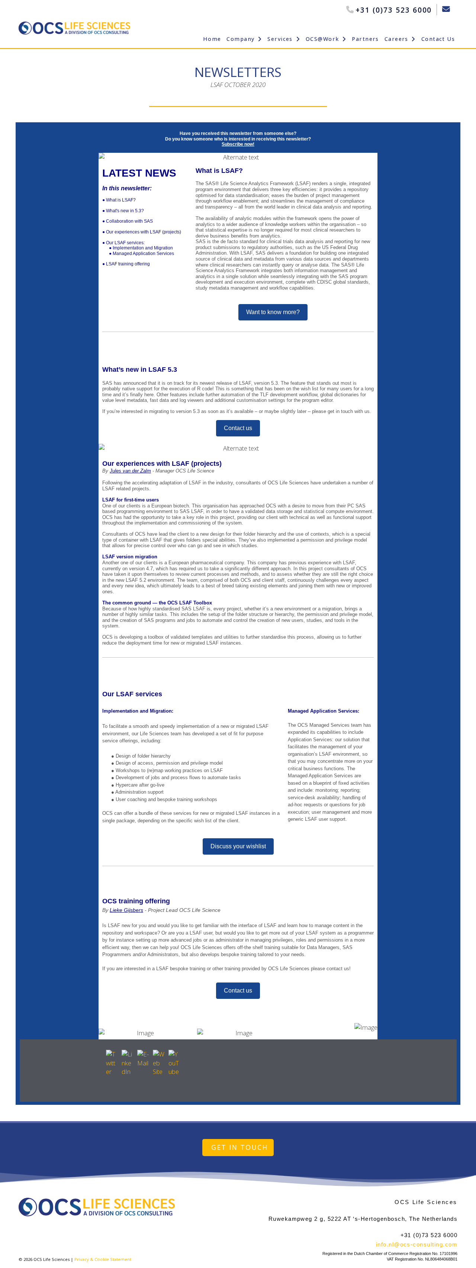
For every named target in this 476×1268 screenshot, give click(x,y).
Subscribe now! (238, 144)
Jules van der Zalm (130, 471)
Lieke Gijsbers (126, 910)
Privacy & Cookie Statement (102, 1259)
